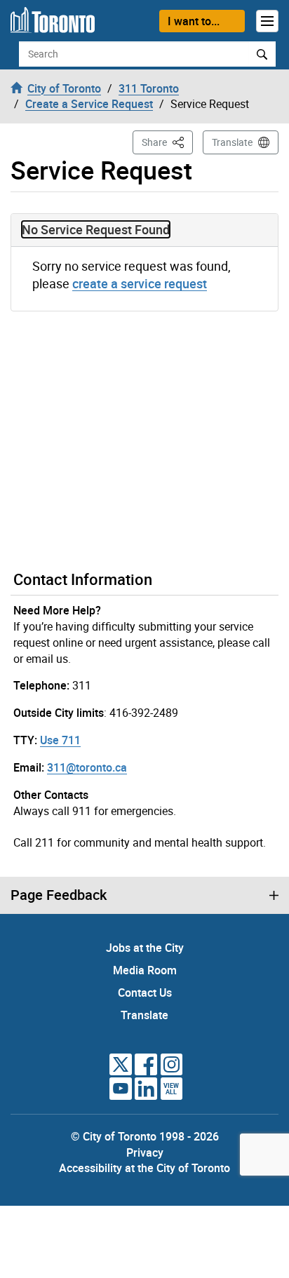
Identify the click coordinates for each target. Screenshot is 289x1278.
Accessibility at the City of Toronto (144, 1168)
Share (167, 142)
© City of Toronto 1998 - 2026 (145, 1136)
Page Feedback (59, 895)
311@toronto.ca (87, 767)
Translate (232, 142)
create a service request (139, 283)
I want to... (194, 21)
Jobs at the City (145, 947)
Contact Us (145, 992)
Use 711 (60, 740)
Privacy (144, 1152)
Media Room (145, 970)
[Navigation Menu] (267, 21)
